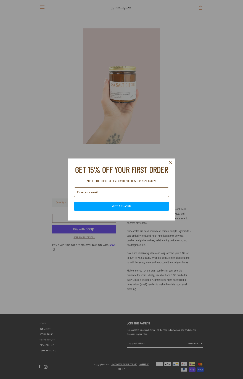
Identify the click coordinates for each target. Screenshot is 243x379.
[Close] (170, 162)
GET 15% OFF (121, 206)
